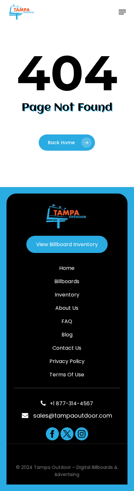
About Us (66, 308)
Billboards (66, 281)
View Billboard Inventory (67, 244)
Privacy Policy (67, 361)
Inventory (67, 294)
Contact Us (66, 348)
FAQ (66, 321)
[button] (122, 12)
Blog (67, 334)
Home (66, 268)
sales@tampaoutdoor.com (72, 415)
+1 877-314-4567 (69, 403)
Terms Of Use (66, 374)
